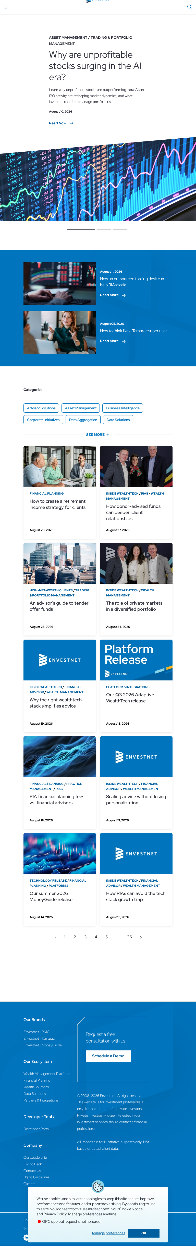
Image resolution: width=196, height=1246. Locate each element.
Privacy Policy (55, 1214)
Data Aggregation (83, 419)
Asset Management (80, 408)
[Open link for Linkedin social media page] (26, 1238)
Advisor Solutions (41, 408)
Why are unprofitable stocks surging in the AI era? (95, 65)
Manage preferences (108, 1233)
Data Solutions (118, 419)
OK (143, 1233)
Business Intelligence (123, 408)
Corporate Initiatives (43, 419)
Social (27, 1228)
